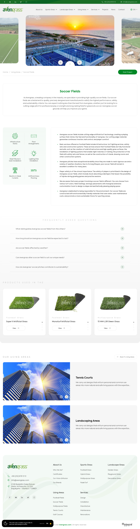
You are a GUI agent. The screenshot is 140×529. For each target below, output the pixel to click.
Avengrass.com (65, 525)
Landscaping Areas (88, 420)
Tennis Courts (84, 377)
